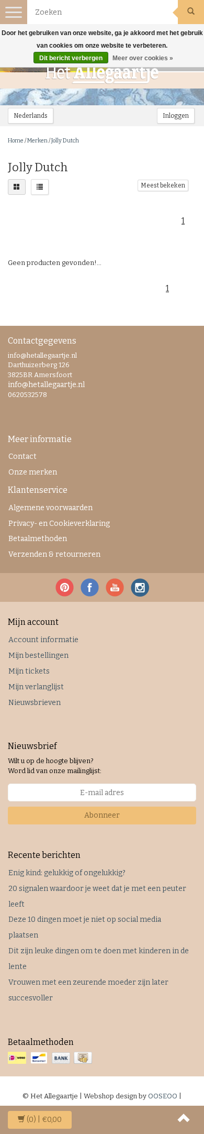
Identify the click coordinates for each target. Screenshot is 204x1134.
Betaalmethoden (37, 538)
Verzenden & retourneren (54, 554)
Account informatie (43, 639)
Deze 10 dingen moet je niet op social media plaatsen (84, 927)
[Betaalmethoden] (51, 1058)
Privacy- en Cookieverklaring (59, 523)
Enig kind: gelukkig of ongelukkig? (67, 872)
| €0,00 (44, 1119)
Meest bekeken (163, 185)
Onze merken (32, 472)
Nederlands (31, 115)
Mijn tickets (29, 671)
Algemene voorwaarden (50, 507)
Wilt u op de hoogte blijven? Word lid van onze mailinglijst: (54, 766)
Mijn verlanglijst (36, 686)
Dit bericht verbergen (71, 58)
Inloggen (176, 115)
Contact (22, 456)
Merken (37, 140)
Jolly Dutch (65, 140)
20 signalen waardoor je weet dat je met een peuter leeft (97, 896)
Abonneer (102, 815)
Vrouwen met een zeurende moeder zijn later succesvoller (88, 990)
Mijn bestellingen (38, 655)
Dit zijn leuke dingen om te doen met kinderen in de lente (98, 958)
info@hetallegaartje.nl (46, 384)
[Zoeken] (191, 12)
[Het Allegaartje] (102, 73)
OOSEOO (162, 1096)
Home (16, 140)
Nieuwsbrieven (34, 702)
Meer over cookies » (142, 58)
